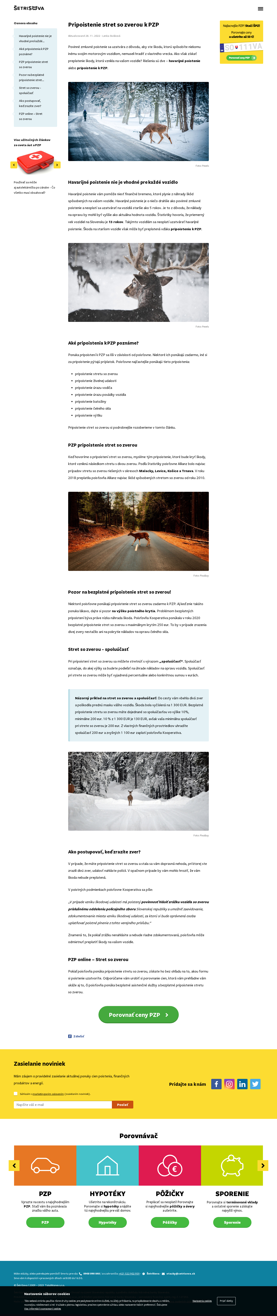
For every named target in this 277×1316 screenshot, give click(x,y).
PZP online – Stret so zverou (30, 116)
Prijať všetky (226, 1301)
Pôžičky (170, 1193)
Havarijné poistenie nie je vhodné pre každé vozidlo (35, 39)
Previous (13, 164)
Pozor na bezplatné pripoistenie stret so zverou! (31, 78)
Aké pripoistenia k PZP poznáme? (33, 51)
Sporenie (232, 1193)
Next (57, 164)
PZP (45, 1193)
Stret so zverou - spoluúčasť (30, 90)
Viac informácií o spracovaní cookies (42, 1308)
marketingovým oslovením (48, 1094)
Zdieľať (78, 1036)
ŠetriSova (153, 1273)
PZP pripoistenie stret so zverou (33, 64)
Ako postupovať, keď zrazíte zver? (30, 103)
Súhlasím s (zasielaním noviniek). (55, 1094)
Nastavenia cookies (202, 1301)
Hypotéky (108, 1193)
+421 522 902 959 (129, 1273)
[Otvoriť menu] (260, 8)
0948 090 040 (91, 1273)
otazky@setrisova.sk (180, 1273)
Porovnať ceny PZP (134, 1015)
